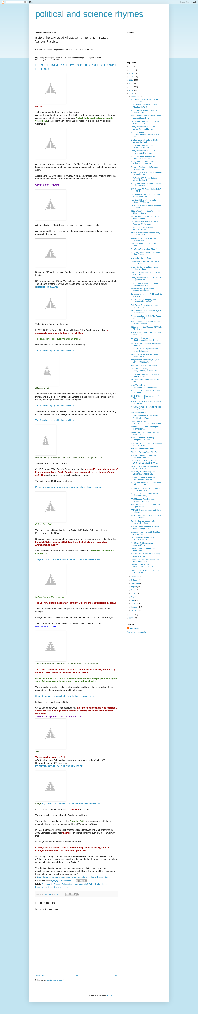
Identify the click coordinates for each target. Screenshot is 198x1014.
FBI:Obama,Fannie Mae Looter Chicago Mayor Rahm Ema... (146, 195)
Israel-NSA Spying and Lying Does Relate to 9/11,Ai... (144, 268)
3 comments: (66, 881)
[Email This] (77, 880)
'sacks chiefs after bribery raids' (58, 716)
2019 (131, 73)
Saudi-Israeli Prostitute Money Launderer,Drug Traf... (143, 538)
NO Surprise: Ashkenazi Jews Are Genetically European (144, 111)
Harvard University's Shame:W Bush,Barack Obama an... (143, 478)
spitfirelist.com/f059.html (47, 287)
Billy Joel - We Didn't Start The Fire (144, 452)
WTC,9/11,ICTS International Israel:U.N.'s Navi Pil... (142, 544)
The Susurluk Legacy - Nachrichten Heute (55, 350)
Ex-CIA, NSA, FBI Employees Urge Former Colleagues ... (144, 350)
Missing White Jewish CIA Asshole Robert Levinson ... (144, 355)
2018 (131, 77)
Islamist (104, 884)
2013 (131, 94)
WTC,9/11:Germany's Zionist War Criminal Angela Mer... (144, 456)
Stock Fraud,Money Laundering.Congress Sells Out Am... (146, 422)
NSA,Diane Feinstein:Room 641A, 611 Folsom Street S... (146, 312)
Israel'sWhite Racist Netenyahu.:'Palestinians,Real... (144, 386)
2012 (131, 615)
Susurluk (58, 887)
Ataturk (49, 884)
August (134, 587)
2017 (131, 80)
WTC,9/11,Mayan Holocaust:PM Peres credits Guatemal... (146, 408)
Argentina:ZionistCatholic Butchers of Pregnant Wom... (145, 168)
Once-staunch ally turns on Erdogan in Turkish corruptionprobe (64, 696)
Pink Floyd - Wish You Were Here (144, 365)
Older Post (113, 976)
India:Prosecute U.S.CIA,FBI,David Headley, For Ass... (144, 239)
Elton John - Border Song (141, 258)
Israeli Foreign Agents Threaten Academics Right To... (143, 290)
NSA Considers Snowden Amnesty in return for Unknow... (145, 323)
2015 (131, 87)
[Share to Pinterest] (77, 894)
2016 (131, 83)
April (133, 600)
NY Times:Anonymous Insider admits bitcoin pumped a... (145, 489)
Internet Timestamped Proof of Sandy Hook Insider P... (145, 234)
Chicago (57, 884)
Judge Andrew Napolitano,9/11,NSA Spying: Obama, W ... (145, 361)
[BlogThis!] (80, 880)
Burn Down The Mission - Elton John (145, 249)
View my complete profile (136, 632)
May (133, 597)
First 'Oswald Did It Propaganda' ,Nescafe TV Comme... (143, 201)
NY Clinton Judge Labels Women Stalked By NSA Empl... (144, 157)
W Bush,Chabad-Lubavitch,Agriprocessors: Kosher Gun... (145, 134)
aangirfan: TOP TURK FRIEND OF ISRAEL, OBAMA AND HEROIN (67, 559)
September (135, 583)
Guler (91, 884)
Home (77, 976)
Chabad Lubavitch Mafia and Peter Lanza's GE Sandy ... (144, 141)
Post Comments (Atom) (55, 980)
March (134, 604)
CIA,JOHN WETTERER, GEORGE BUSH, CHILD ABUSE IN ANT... (144, 462)
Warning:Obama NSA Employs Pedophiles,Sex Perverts (143, 439)
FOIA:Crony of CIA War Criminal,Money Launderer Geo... (146, 174)
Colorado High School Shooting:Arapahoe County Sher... (145, 339)
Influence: (47, 184)
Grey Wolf (83, 884)
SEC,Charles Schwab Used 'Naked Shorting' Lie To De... (145, 106)
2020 (131, 70)
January (134, 610)
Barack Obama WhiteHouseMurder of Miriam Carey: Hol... (145, 467)
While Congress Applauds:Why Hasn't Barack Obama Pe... (146, 117)
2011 (131, 618)
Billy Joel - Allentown (139, 412)
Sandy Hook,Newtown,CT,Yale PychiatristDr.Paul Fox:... (143, 152)
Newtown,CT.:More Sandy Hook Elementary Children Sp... (143, 473)
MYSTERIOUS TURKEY (47, 766)
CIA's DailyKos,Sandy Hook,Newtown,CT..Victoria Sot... (145, 370)
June (133, 593)
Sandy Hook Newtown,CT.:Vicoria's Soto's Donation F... (145, 375)
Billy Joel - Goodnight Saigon (142, 449)
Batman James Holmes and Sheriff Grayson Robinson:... (144, 284)
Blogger (110, 995)
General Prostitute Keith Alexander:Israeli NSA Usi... (143, 566)
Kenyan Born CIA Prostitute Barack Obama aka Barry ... (144, 495)
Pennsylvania (41, 887)
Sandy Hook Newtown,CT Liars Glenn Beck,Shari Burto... (146, 484)
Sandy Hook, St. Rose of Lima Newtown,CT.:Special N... (142, 163)
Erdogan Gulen (68, 884)
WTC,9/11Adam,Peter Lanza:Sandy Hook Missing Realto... (145, 527)
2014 (131, 90)
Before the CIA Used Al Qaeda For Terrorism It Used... (144, 228)
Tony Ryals (134, 628)
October (134, 580)
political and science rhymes (89, 14)
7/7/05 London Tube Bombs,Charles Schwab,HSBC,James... (145, 500)
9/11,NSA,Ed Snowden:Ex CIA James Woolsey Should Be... (145, 254)
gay (76, 884)
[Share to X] (72, 894)
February (135, 607)
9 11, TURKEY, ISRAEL (72, 766)
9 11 (43, 884)
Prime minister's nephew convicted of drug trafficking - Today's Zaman (68, 487)
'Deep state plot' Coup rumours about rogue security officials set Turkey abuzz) (73, 877)
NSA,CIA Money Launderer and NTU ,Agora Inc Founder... (145, 506)
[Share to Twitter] (83, 880)
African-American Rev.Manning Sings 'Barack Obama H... (145, 560)
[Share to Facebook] (86, 880)
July (133, 590)
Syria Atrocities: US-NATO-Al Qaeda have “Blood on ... (145, 262)
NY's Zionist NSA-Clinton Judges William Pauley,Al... (144, 179)
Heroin (97, 884)
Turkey (66, 887)
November (135, 577)
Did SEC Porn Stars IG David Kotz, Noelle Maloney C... (144, 417)
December (135, 97)
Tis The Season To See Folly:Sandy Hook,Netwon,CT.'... (145, 217)
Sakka (50, 887)
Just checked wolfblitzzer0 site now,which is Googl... (143, 522)
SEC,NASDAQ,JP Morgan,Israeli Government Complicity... (144, 301)
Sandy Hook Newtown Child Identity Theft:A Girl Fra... (145, 122)
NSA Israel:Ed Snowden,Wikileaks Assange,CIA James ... (144, 223)
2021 (131, 67)
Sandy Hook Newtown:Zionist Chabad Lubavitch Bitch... (146, 185)
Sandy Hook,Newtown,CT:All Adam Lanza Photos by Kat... (144, 146)
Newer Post (40, 976)
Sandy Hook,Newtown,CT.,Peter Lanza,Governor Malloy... (143, 128)
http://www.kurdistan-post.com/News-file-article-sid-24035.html (71, 803)
